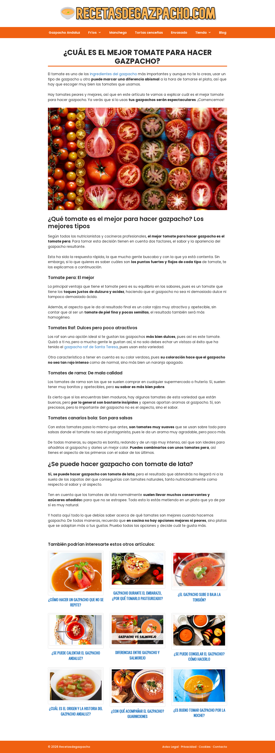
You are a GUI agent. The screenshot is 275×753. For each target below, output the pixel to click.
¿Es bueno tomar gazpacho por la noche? (199, 712)
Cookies (205, 747)
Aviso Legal (170, 747)
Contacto (220, 747)
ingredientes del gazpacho (113, 74)
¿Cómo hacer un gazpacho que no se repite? (75, 602)
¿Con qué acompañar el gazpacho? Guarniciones (137, 713)
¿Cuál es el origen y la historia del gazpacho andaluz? (76, 711)
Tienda (201, 32)
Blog (222, 32)
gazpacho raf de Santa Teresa (91, 347)
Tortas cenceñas (149, 32)
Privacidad (188, 747)
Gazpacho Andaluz (64, 32)
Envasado (179, 32)
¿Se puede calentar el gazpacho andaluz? (76, 655)
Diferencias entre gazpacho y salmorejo (137, 655)
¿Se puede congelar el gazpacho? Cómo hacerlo (199, 656)
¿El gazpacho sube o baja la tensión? (199, 597)
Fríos (92, 32)
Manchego (118, 32)
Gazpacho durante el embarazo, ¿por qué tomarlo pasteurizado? (137, 595)
